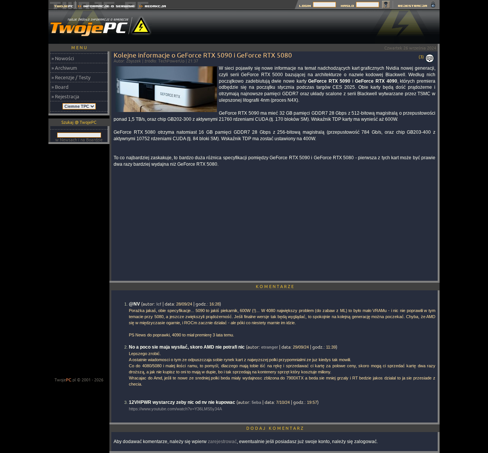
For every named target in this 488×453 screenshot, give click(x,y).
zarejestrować (222, 441)
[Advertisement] (301, 27)
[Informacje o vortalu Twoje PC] (106, 7)
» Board (60, 87)
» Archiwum (64, 67)
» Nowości (62, 58)
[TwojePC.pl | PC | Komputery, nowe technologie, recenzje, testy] (61, 7)
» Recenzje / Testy (70, 77)
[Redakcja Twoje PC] (153, 7)
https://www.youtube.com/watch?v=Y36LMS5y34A (175, 409)
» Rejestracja (65, 96)
